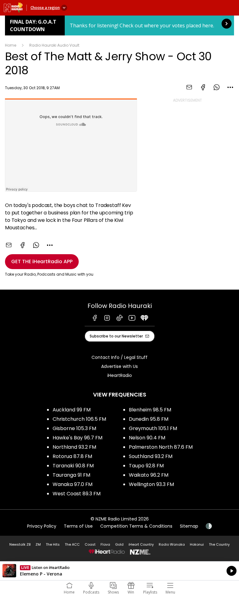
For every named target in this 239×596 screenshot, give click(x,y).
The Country (219, 544)
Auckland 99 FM (72, 409)
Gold (119, 544)
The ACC (72, 544)
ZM (38, 544)
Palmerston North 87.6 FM (161, 447)
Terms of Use (78, 526)
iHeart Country (141, 544)
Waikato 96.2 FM (148, 475)
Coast (90, 544)
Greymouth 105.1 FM (153, 428)
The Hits (53, 544)
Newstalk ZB (19, 544)
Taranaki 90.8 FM (73, 465)
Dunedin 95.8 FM (148, 419)
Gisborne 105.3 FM (74, 428)
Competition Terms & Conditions (136, 526)
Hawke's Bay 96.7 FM (77, 437)
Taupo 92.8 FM (146, 465)
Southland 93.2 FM (150, 456)
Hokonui (197, 544)
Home (10, 45)
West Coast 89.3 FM (77, 493)
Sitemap (189, 526)
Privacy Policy (41, 526)
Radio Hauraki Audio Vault (54, 45)
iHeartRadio (119, 375)
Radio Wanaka (172, 544)
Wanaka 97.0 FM (72, 484)
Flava (105, 544)
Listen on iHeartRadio (119, 571)
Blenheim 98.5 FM (150, 409)
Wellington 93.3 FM (151, 484)
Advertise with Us (119, 366)
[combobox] (230, 87)
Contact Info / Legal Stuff (119, 357)
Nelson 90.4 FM (147, 437)
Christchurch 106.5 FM (79, 419)
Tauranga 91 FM (71, 475)
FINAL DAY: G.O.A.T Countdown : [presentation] (119, 25)
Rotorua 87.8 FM (72, 456)
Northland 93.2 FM (74, 447)
